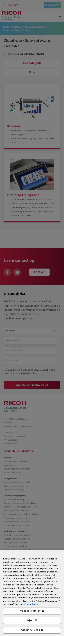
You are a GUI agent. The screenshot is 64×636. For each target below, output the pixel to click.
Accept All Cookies (32, 630)
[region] (32, 593)
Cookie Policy (31, 604)
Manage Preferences (32, 611)
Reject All (32, 620)
